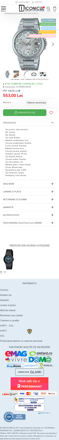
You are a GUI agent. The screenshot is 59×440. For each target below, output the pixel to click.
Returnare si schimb (15, 199)
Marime (6, 102)
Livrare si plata (12, 191)
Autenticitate (11, 215)
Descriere (8, 183)
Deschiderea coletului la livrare (22, 222)
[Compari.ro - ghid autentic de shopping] (14, 416)
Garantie (8, 207)
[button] (6, 44)
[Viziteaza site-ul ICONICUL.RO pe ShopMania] (13, 365)
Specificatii (9, 122)
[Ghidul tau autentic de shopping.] (30, 365)
